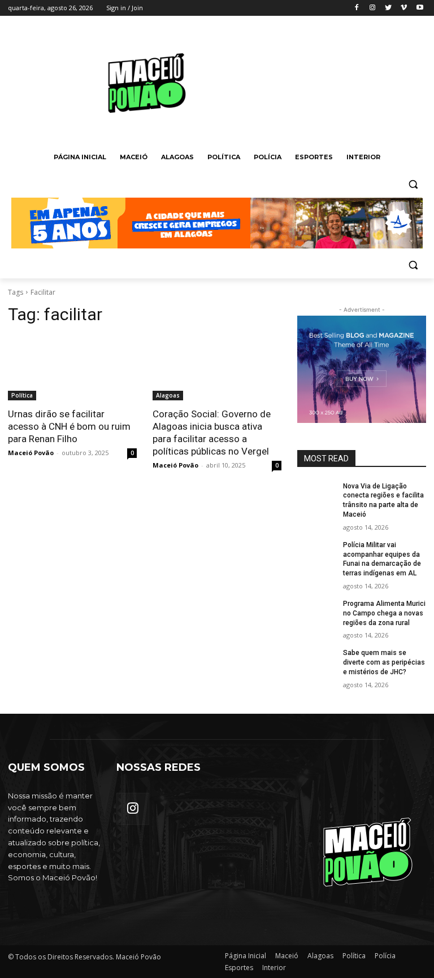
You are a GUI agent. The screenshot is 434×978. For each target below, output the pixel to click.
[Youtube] (419, 8)
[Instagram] (372, 8)
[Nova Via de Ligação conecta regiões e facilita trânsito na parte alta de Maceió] (316, 495)
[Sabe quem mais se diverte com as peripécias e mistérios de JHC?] (316, 661)
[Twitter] (388, 8)
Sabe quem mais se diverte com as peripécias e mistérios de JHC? (384, 662)
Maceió (286, 955)
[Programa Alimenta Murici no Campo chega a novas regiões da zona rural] (316, 612)
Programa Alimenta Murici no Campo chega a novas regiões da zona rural (384, 613)
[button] (413, 184)
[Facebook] (356, 8)
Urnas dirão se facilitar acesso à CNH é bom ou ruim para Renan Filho (69, 426)
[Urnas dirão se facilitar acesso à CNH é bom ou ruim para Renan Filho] (72, 368)
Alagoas (168, 395)
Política (22, 395)
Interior (274, 967)
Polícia (385, 955)
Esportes (239, 967)
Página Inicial (245, 955)
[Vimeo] (403, 8)
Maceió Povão (31, 452)
